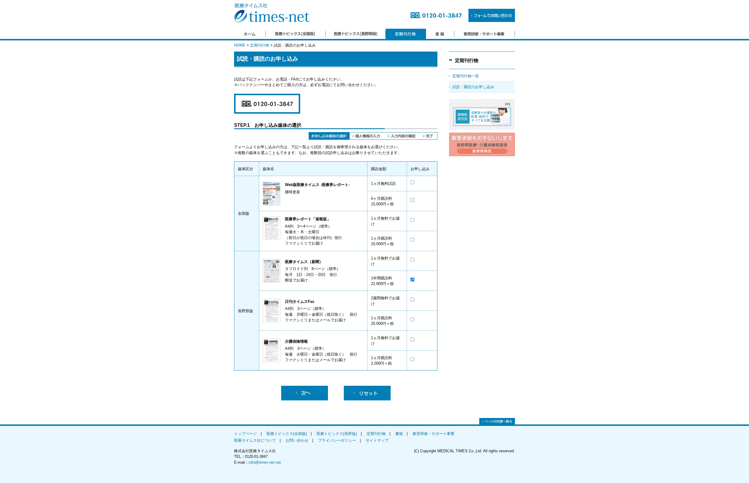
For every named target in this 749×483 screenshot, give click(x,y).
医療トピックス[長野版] (337, 433)
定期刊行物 (259, 45)
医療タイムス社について (255, 440)
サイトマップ (377, 440)
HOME (239, 45)
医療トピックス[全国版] (287, 433)
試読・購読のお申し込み (473, 87)
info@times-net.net (265, 462)
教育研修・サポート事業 (433, 433)
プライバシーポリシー (337, 440)
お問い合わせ (297, 440)
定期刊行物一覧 (465, 76)
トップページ (245, 433)
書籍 (399, 433)
